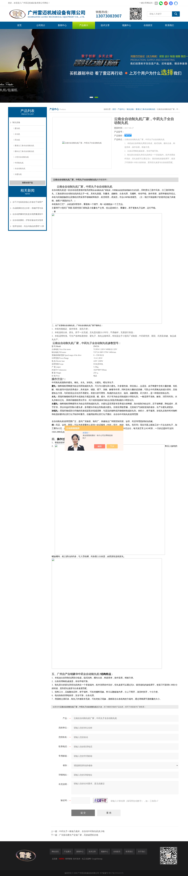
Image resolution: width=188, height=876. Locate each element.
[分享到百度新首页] (171, 3)
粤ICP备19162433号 (116, 873)
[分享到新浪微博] (166, 3)
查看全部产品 (27, 183)
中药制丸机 (19, 163)
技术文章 (105, 25)
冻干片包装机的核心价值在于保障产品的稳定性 (27, 203)
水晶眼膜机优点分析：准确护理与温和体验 (27, 209)
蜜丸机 (17, 128)
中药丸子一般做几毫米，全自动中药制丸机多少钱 (81, 831)
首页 (19, 25)
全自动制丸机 (20, 169)
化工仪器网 (86, 859)
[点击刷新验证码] (100, 800)
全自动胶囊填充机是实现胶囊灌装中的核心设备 (27, 215)
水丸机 (17, 134)
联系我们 (169, 25)
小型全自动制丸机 (22, 157)
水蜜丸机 (18, 174)
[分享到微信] (161, 3)
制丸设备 (16, 122)
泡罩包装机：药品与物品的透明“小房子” (28, 227)
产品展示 (83, 25)
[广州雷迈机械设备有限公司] (75, 14)
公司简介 (40, 25)
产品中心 (121, 109)
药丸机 (17, 140)
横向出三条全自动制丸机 (24, 151)
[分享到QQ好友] (176, 3)
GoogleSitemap (97, 859)
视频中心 (126, 25)
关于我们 (141, 852)
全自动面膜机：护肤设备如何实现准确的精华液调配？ (27, 221)
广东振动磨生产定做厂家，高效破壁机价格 (78, 835)
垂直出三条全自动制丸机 (24, 146)
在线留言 (148, 25)
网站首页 (55, 852)
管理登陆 (68, 859)
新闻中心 (62, 25)
